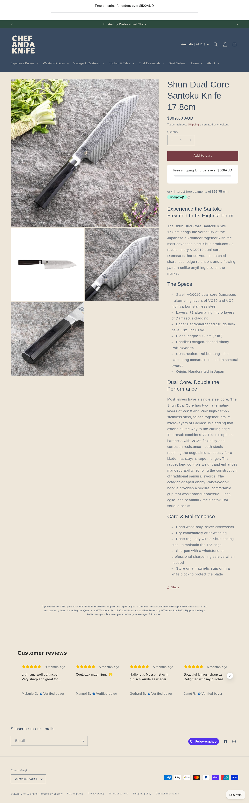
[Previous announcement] (12, 24)
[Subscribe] (83, 741)
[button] (24, 63)
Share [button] (175, 587)
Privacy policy (96, 793)
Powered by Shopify (51, 793)
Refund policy (75, 793)
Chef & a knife (29, 793)
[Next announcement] (237, 24)
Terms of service (118, 793)
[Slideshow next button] (230, 676)
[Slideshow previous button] (19, 676)
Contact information (167, 793)
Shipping (193, 124)
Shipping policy (142, 793)
